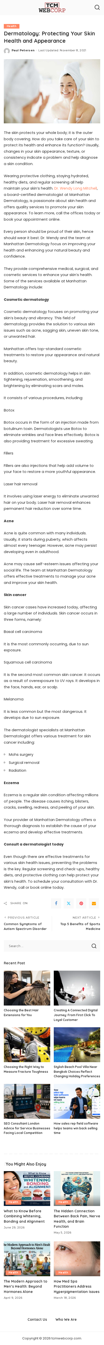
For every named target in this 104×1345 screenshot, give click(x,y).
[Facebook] (56, 903)
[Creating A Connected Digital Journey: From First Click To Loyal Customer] (77, 988)
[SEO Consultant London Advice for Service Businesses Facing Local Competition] (27, 1101)
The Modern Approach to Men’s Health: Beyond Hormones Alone (25, 1286)
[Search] (97, 7)
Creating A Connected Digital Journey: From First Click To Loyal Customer (76, 1014)
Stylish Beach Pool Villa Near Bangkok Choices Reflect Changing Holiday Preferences (77, 1071)
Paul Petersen (23, 50)
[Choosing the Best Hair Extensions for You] (27, 988)
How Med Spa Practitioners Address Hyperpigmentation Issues (76, 1286)
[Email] (94, 903)
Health (11, 26)
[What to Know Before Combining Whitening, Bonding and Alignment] (27, 1188)
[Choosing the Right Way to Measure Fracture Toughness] (27, 1044)
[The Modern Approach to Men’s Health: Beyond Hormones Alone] (27, 1258)
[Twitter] (69, 903)
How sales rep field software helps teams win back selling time (76, 1128)
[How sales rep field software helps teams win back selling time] (77, 1101)
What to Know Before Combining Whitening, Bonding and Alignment (24, 1216)
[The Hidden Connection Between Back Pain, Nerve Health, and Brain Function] (77, 1188)
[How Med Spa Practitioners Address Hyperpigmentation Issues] (77, 1258)
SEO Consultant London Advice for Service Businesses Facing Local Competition (27, 1128)
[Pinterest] (81, 903)
